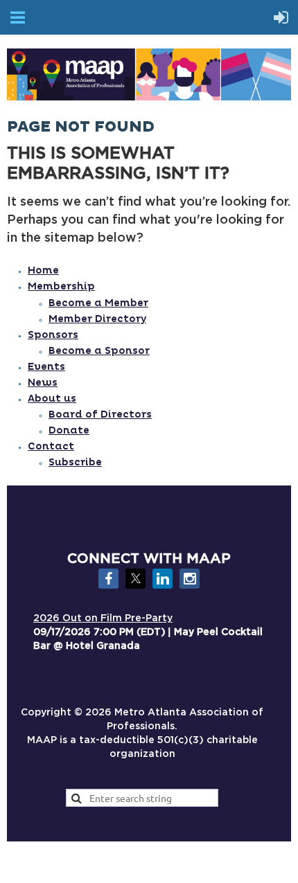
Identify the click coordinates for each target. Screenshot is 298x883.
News (43, 383)
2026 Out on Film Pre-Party (103, 618)
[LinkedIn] (162, 579)
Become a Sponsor (99, 351)
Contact (51, 446)
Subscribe (75, 462)
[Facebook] (108, 579)
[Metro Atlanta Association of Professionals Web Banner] (149, 97)
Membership (61, 286)
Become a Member (98, 303)
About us (52, 398)
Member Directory (97, 319)
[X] (135, 579)
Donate (69, 430)
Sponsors (53, 335)
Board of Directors (100, 414)
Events (46, 367)
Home (43, 270)
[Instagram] (189, 579)
